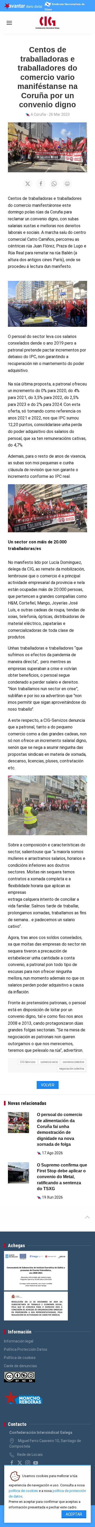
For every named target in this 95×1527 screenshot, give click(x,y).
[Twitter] (19, 1462)
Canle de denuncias (20, 1366)
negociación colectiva (71, 1068)
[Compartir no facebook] (41, 183)
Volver (47, 1085)
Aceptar (74, 1514)
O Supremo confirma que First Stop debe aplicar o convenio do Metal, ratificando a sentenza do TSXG (62, 1177)
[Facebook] (12, 1462)
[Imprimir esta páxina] (67, 183)
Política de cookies (20, 1358)
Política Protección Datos (25, 1349)
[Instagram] (27, 1462)
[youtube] (35, 1462)
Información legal (18, 1341)
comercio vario (49, 1062)
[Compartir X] (27, 183)
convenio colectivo (73, 1062)
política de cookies (23, 1491)
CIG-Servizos (28, 1062)
